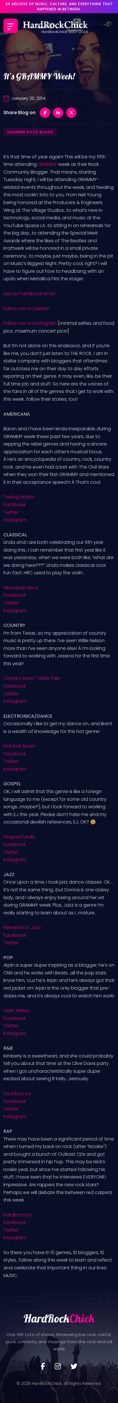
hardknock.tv (17, 1215)
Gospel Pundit (19, 837)
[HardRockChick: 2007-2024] (55, 26)
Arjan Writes (16, 1010)
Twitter (10, 512)
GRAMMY (47, 164)
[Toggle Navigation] (10, 26)
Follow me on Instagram (30, 323)
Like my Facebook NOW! (29, 293)
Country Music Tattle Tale (31, 678)
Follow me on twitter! (26, 308)
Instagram (14, 520)
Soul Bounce (17, 1093)
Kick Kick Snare (19, 746)
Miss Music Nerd (20, 587)
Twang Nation (19, 497)
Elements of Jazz (22, 927)
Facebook (14, 504)
